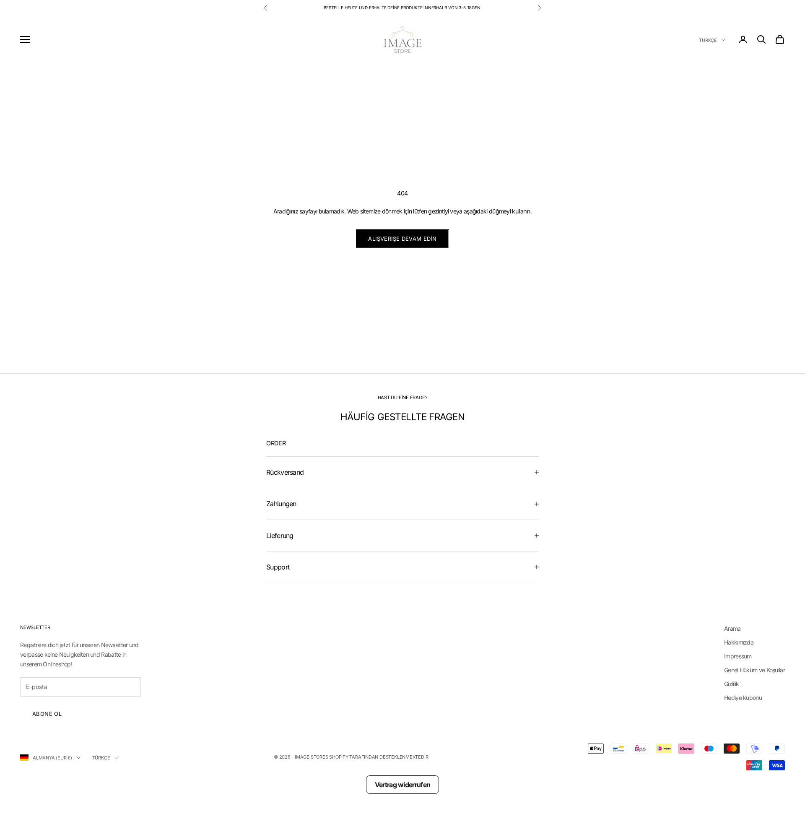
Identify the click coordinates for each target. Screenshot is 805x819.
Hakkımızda (738, 642)
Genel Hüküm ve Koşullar (754, 669)
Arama (732, 628)
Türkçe (708, 40)
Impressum (738, 656)
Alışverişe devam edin (402, 238)
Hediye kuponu (743, 697)
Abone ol (47, 713)
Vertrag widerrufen (402, 784)
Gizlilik (731, 683)
